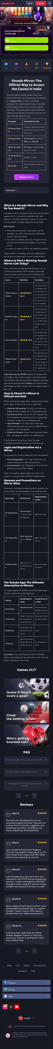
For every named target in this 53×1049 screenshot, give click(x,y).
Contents (22, 971)
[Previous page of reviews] (18, 951)
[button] (50, 16)
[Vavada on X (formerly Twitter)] (10, 1006)
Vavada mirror (26, 177)
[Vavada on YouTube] (16, 1006)
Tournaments (39, 965)
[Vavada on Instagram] (4, 1006)
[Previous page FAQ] (18, 796)
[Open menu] (49, 3)
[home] (8, 3)
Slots (9, 965)
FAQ (33, 971)
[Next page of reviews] (34, 951)
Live (18, 965)
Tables (26, 965)
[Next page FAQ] (34, 796)
